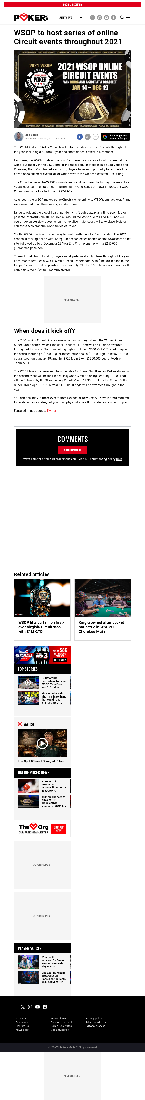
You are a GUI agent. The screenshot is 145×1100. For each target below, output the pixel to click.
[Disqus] (72, 517)
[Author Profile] (19, 136)
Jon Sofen (31, 134)
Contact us (22, 1026)
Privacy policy (94, 1018)
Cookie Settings (60, 1029)
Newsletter (22, 1029)
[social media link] (92, 17)
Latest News (65, 18)
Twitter (51, 410)
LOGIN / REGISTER (72, 4)
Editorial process (95, 1026)
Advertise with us (96, 1022)
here (119, 459)
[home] (31, 17)
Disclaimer (22, 1022)
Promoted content (61, 1022)
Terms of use (58, 1018)
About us (21, 1018)
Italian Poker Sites (61, 1026)
